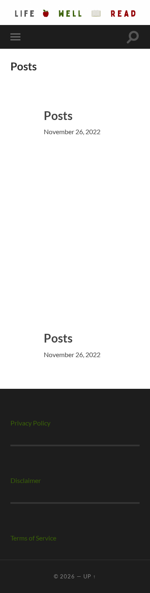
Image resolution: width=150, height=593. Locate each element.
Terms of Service (33, 538)
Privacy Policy (30, 423)
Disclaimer (25, 480)
